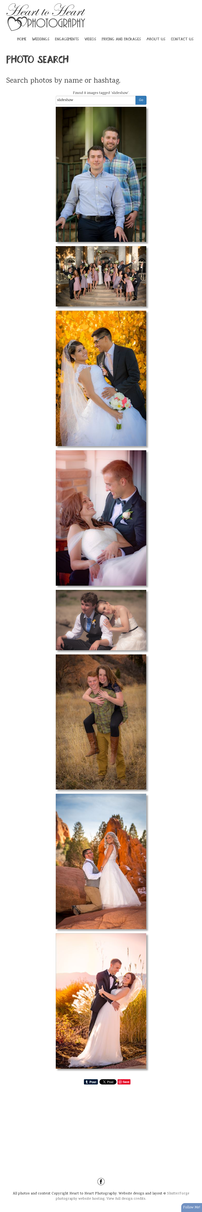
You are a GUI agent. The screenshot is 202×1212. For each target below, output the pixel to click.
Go (141, 100)
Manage (195, 2)
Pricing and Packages (121, 38)
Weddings (40, 38)
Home (21, 38)
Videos (90, 38)
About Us (156, 38)
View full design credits (126, 1199)
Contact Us (182, 38)
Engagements (67, 38)
